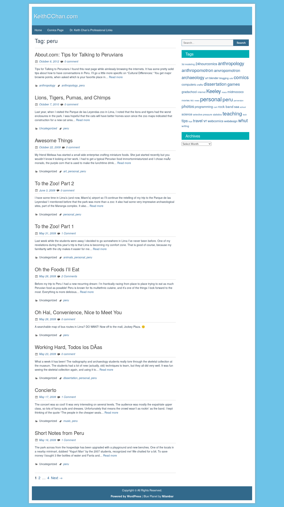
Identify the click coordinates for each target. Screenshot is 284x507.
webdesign (230, 121)
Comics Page (55, 30)
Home (38, 30)
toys (190, 121)
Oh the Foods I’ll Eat (57, 269)
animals (68, 257)
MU (192, 100)
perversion (238, 100)
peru (82, 85)
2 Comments (69, 276)
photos (188, 106)
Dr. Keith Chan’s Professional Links (91, 30)
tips (185, 120)
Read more (116, 77)
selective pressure (202, 114)
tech (245, 114)
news (197, 100)
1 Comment (68, 233)
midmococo (235, 91)
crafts (200, 84)
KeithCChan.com (56, 16)
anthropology (47, 85)
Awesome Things (54, 140)
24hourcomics (206, 63)
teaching (232, 113)
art (65, 171)
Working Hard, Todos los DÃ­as (68, 346)
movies (186, 100)
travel (198, 120)
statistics (217, 114)
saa (236, 106)
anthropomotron (197, 70)
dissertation (70, 378)
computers (189, 84)
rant (215, 107)
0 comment (71, 61)
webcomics (215, 121)
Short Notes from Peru (59, 432)
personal (73, 171)
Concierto (45, 389)
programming (204, 106)
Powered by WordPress (126, 496)
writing (185, 126)
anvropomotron (227, 70)
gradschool (189, 92)
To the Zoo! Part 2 (54, 183)
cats (231, 78)
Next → (57, 477)
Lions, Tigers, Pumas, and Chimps (73, 97)
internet (202, 92)
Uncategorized (48, 128)
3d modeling (188, 64)
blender (214, 78)
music (67, 421)
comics (241, 76)
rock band (225, 106)
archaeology (193, 77)
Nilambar (167, 496)
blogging (224, 78)
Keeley (213, 90)
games (233, 84)
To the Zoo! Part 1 (54, 226)
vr (205, 120)
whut (243, 120)
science (187, 114)
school (243, 107)
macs (224, 92)
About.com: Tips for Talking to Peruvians (79, 54)
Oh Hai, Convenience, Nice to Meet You (78, 312)
